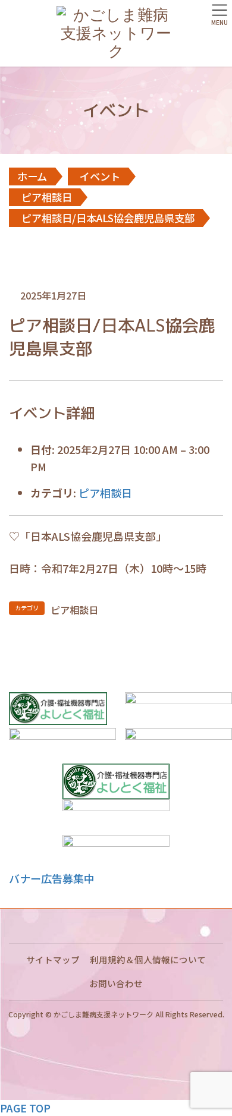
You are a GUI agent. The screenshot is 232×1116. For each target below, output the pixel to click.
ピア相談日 (105, 492)
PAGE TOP (25, 1107)
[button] (52, 878)
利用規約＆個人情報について (148, 959)
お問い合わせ (116, 983)
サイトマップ (53, 959)
